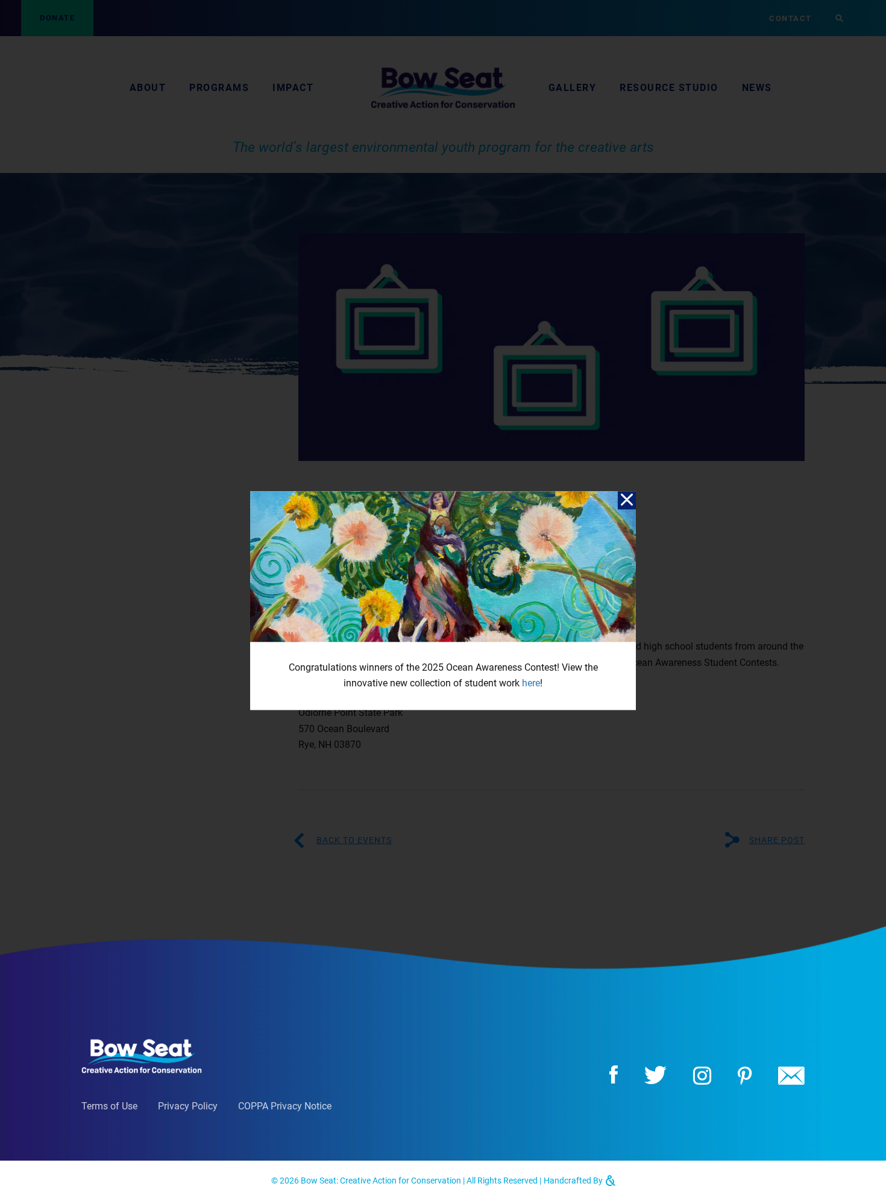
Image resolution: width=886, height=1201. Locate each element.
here (531, 683)
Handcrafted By (574, 1180)
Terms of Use (109, 1106)
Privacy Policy (188, 1106)
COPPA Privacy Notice (284, 1106)
